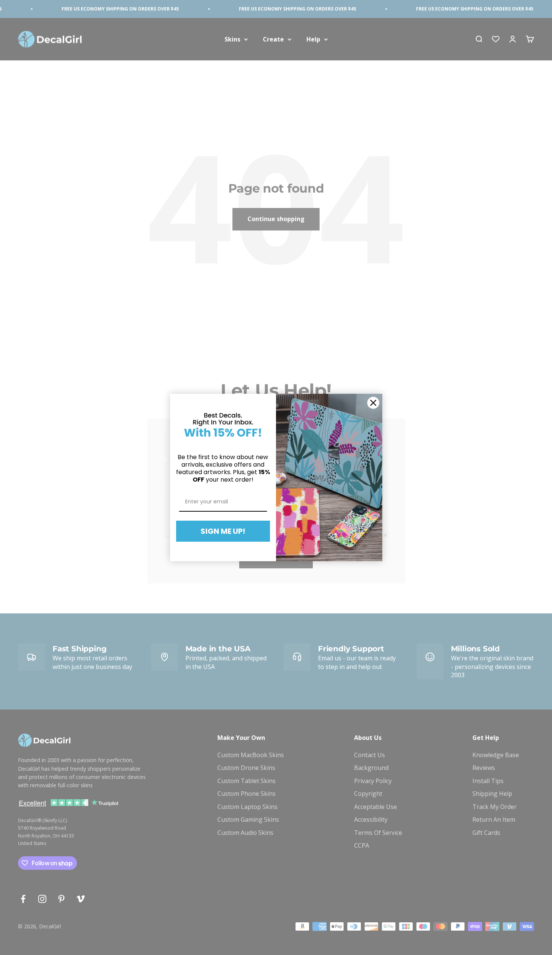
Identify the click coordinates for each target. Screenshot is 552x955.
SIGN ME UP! (223, 531)
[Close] (373, 403)
